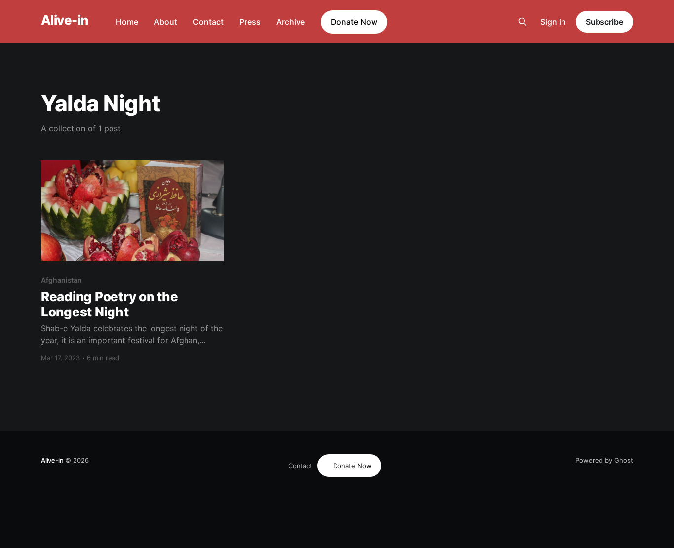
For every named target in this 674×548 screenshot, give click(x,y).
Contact (208, 22)
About (165, 22)
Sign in (553, 22)
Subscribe (604, 22)
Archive (290, 22)
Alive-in (64, 20)
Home (127, 22)
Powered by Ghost (604, 460)
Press (250, 22)
